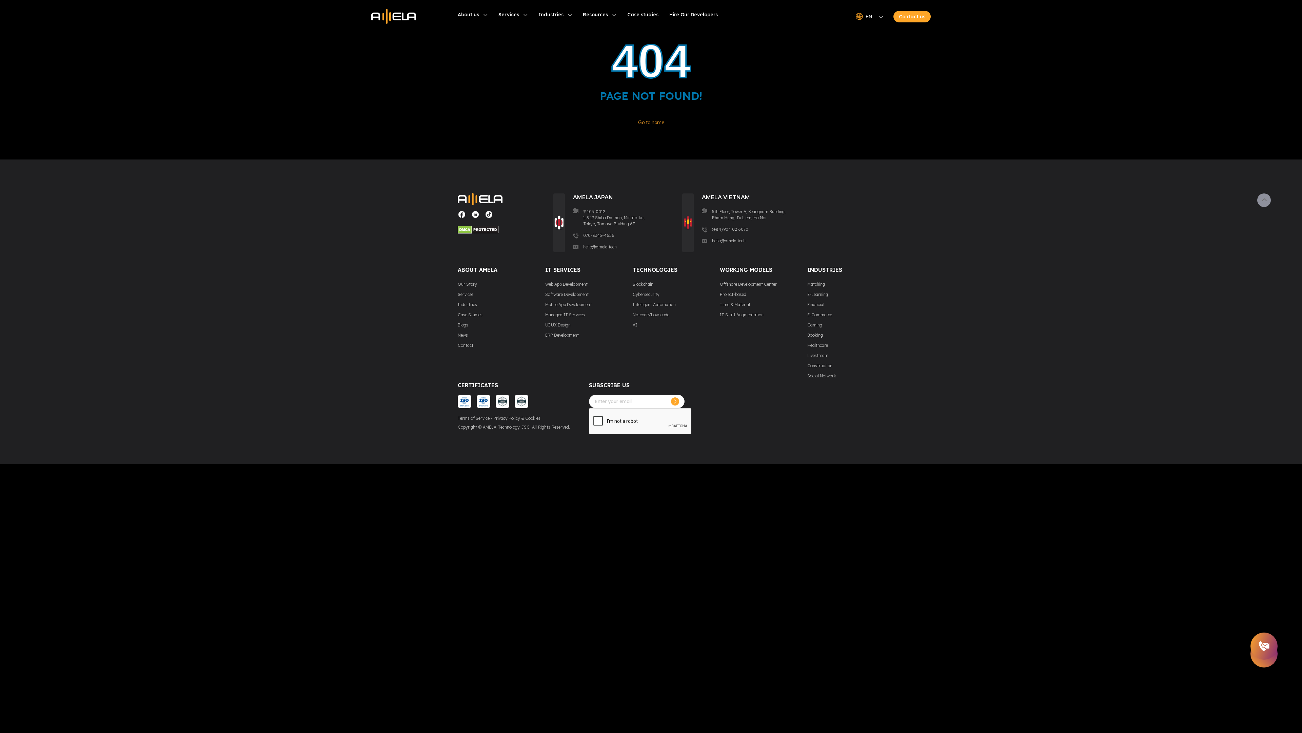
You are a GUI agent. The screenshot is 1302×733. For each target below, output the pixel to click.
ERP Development (562, 335)
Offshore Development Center (748, 284)
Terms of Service (474, 418)
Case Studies (470, 314)
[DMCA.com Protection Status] (480, 231)
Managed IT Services (565, 314)
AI (635, 324)
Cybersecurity (646, 294)
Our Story (467, 284)
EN (869, 16)
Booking (815, 335)
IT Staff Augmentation (742, 314)
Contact (465, 345)
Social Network (821, 375)
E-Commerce (819, 314)
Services (508, 15)
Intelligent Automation (654, 304)
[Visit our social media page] (462, 217)
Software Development (567, 294)
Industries (551, 15)
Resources (595, 15)
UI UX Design (558, 324)
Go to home (651, 122)
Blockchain (643, 284)
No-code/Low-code (651, 314)
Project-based (733, 294)
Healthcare (817, 345)
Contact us (912, 17)
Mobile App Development (568, 304)
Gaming (814, 324)
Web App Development (566, 284)
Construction (819, 365)
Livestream (817, 355)
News (463, 335)
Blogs (463, 324)
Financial (815, 304)
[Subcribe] (675, 401)
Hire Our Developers (693, 15)
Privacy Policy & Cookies (516, 418)
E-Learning (817, 294)
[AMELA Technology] (393, 16)
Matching (816, 284)
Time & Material (735, 304)
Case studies (642, 15)
